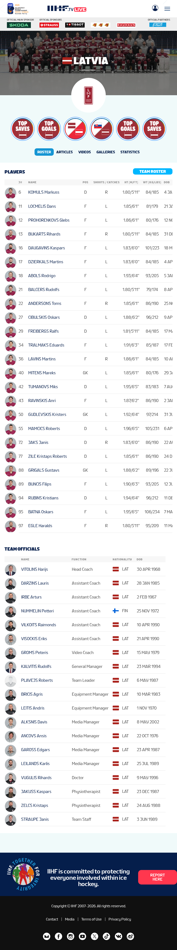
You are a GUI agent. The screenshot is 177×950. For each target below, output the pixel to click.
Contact (52, 919)
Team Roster (152, 171)
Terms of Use (91, 919)
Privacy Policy (120, 919)
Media (69, 919)
